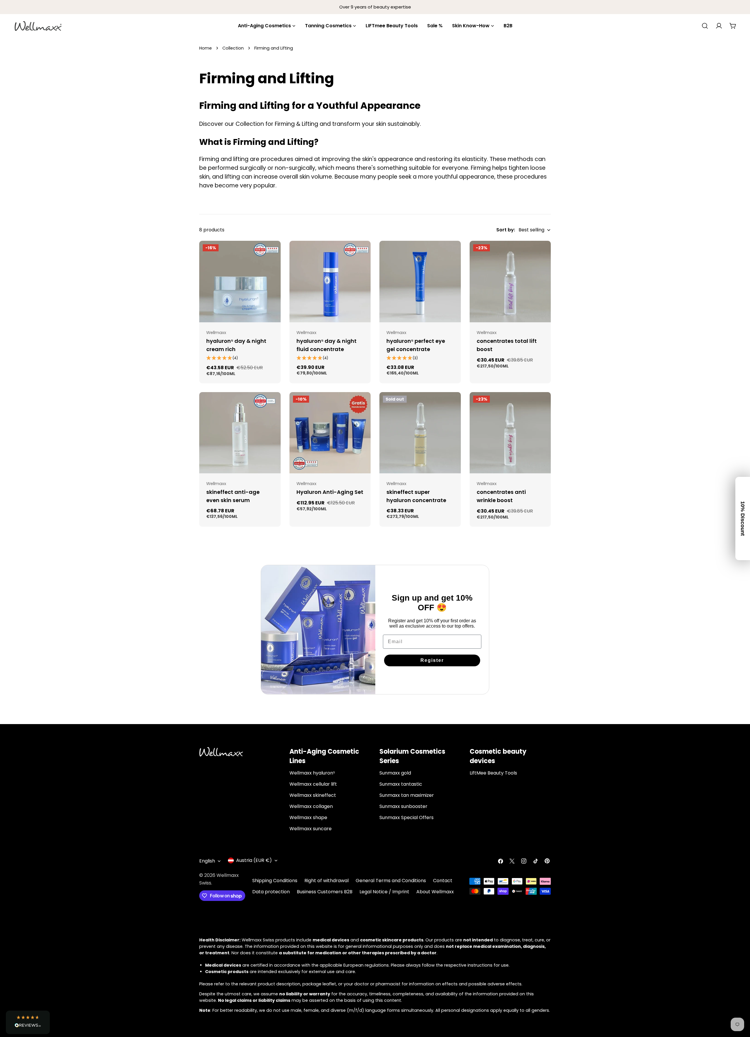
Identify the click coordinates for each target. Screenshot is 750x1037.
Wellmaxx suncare (310, 828)
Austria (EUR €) (254, 860)
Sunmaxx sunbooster (403, 806)
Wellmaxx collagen (311, 806)
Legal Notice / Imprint (384, 891)
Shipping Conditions (274, 880)
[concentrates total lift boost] (510, 281)
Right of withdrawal (326, 880)
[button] (28, 1022)
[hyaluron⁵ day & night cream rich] (240, 281)
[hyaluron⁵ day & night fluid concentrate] (330, 281)
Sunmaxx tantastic (400, 784)
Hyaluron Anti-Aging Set (329, 492)
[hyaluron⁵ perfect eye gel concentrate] (420, 281)
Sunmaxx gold (395, 773)
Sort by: (505, 229)
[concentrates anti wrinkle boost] (510, 433)
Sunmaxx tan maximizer (406, 795)
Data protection (271, 891)
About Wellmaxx (435, 891)
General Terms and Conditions (391, 880)
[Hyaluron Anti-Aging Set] (330, 433)
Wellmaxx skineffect (312, 795)
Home (205, 48)
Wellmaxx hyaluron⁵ (312, 773)
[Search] (705, 26)
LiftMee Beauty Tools (493, 773)
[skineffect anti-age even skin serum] (240, 433)
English (207, 861)
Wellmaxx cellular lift (313, 784)
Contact (442, 880)
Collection (233, 48)
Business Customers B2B (324, 891)
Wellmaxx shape (308, 817)
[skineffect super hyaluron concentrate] (420, 433)
